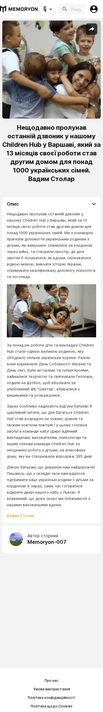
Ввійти (94, 9)
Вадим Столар (20, 515)
